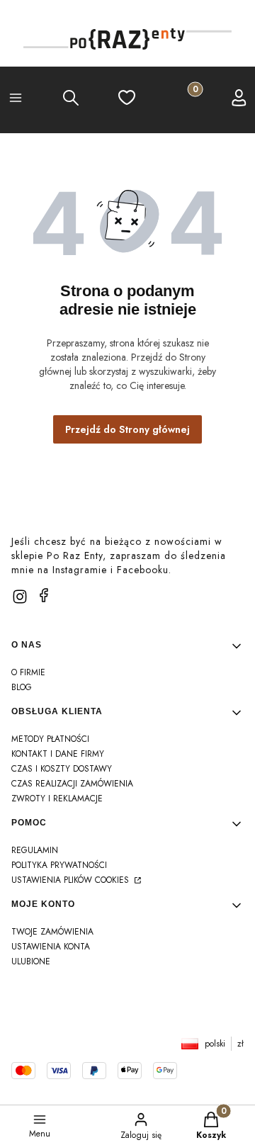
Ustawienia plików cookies (71, 880)
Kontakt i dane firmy (57, 754)
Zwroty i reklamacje (57, 798)
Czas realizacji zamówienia (72, 783)
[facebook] (44, 595)
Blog (21, 687)
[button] (15, 100)
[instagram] (19, 596)
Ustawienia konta (50, 946)
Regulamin (34, 850)
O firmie (28, 672)
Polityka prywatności (59, 865)
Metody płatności (50, 739)
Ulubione (30, 961)
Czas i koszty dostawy (61, 768)
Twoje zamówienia (52, 931)
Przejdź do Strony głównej (127, 429)
